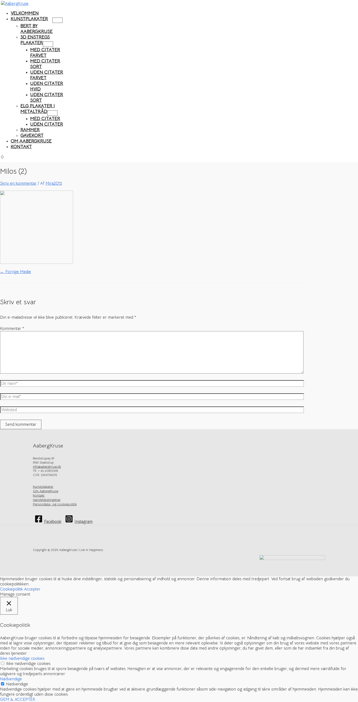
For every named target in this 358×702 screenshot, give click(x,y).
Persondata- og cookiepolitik (55, 504)
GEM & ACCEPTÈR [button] (17, 699)
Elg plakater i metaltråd (37, 108)
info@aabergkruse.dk (47, 467)
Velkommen (25, 13)
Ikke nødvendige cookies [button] (22, 658)
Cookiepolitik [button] (11, 589)
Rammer (30, 129)
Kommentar (12, 328)
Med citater (45, 118)
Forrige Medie (15, 271)
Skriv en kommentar (18, 183)
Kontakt (21, 146)
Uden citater (46, 124)
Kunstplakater (29, 18)
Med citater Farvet (45, 52)
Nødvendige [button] (11, 679)
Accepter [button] (32, 589)
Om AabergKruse (31, 141)
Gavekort (32, 135)
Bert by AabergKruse (36, 28)
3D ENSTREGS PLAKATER (35, 39)
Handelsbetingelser (47, 500)
